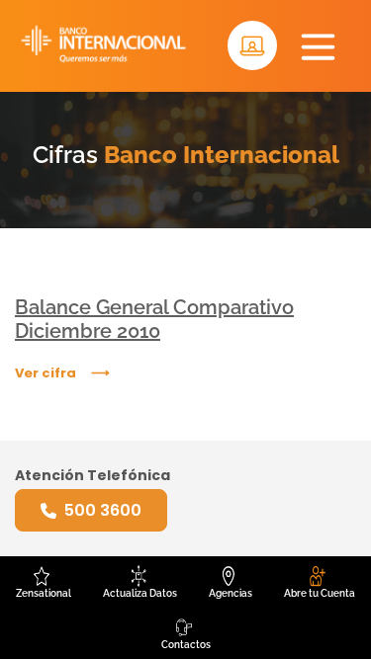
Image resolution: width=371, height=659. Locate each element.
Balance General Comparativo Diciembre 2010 (154, 319)
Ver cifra (45, 373)
